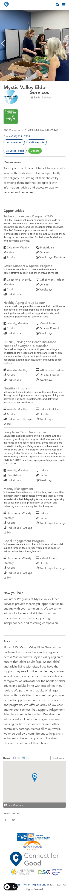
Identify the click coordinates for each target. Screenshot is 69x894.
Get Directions (16, 805)
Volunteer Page (15, 150)
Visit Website (37, 142)
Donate (35, 150)
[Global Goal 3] (11, 116)
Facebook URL (6, 820)
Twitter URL (13, 820)
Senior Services (42, 97)
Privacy (26, 884)
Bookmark (58, 758)
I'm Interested (14, 142)
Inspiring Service (40, 884)
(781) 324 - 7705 (20, 136)
